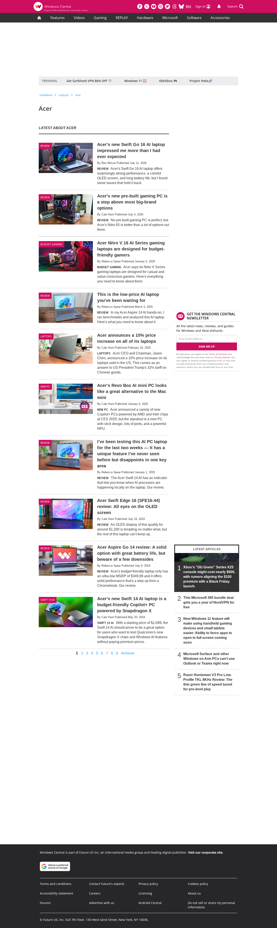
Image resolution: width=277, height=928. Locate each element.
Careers (94, 893)
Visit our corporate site (205, 852)
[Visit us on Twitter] (146, 6)
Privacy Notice (222, 357)
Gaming (100, 17)
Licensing (145, 893)
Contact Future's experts (106, 884)
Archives (127, 653)
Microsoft (170, 17)
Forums (45, 903)
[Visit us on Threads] (174, 6)
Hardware (145, 17)
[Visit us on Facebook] (139, 6)
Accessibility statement (56, 893)
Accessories (220, 17)
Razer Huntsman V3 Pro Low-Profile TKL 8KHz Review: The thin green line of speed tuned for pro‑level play (207, 682)
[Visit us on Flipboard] (167, 6)
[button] (235, 6)
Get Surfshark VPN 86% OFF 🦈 (89, 81)
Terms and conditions (55, 884)
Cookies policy (198, 884)
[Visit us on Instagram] (160, 6)
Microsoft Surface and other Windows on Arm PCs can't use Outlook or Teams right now (209, 658)
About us (194, 893)
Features (57, 17)
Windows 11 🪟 (135, 81)
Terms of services (218, 354)
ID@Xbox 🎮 (168, 81)
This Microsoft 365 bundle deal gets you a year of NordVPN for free (208, 602)
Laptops (63, 95)
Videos (79, 17)
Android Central (150, 903)
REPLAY (122, 17)
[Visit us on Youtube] (153, 6)
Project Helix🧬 (201, 81)
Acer (78, 95)
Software (194, 17)
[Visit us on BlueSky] (181, 6)
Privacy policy (148, 884)
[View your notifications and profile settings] (219, 6)
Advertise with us (101, 903)
